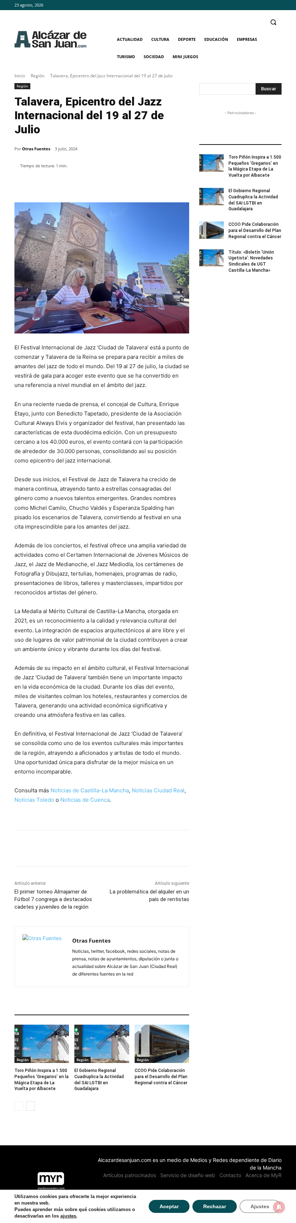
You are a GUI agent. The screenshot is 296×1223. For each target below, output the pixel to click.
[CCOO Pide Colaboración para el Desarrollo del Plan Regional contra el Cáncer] (162, 1044)
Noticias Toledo (34, 799)
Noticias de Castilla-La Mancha (90, 790)
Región (37, 76)
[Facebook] (257, 5)
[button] (273, 22)
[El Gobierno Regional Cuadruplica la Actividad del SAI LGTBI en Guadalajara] (101, 1044)
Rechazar (214, 1206)
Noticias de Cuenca (85, 799)
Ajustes (260, 1206)
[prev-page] (18, 1106)
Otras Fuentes (36, 148)
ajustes (68, 1216)
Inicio (19, 76)
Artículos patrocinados (129, 1175)
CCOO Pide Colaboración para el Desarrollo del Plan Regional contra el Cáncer (161, 1076)
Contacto (230, 1175)
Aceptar (169, 1206)
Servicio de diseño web (187, 1175)
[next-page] (30, 1106)
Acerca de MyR (263, 1175)
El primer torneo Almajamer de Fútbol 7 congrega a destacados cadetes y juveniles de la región (53, 899)
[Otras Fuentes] (43, 956)
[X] (277, 5)
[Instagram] (267, 5)
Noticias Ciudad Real (158, 790)
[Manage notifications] (279, 1207)
